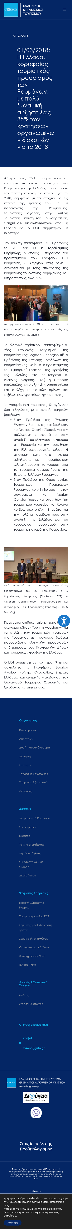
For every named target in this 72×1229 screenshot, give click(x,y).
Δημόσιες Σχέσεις (30, 853)
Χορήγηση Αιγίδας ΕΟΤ (34, 916)
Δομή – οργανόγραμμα (34, 747)
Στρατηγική (26, 765)
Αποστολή (26, 739)
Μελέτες (24, 995)
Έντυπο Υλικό (27, 964)
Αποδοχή (12, 1222)
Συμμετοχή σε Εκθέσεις (33, 938)
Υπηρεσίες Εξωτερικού (33, 782)
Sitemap (36, 1191)
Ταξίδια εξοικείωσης (31, 844)
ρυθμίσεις (10, 1215)
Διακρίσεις (25, 791)
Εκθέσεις (24, 835)
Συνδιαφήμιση (28, 827)
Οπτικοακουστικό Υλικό (34, 947)
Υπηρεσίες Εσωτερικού (33, 774)
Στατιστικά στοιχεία (31, 1004)
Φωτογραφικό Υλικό (32, 956)
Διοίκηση (25, 756)
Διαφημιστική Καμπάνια (34, 818)
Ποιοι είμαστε (27, 730)
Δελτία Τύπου (27, 875)
